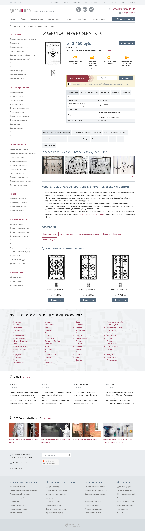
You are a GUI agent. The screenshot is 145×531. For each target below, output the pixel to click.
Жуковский (17, 330)
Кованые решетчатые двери (20, 252)
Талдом (110, 355)
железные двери (16, 471)
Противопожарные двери (19, 108)
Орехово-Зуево (112, 346)
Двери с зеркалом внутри (19, 47)
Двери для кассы (16, 136)
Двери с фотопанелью (18, 75)
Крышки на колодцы (17, 260)
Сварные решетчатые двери (20, 248)
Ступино (79, 355)
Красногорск (49, 338)
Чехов (15, 360)
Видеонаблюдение (17, 285)
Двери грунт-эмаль (17, 79)
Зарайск (48, 330)
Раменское (17, 352)
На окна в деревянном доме (88, 234)
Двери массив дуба (17, 71)
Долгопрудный (112, 325)
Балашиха (17, 322)
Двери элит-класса (17, 210)
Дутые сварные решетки (19, 236)
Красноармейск (19, 338)
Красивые (117, 234)
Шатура (47, 360)
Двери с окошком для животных (22, 181)
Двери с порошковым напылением (23, 39)
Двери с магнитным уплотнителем (23, 153)
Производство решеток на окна (91, 214)
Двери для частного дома (19, 116)
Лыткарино (111, 341)
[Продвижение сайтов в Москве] (72, 525)
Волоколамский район (115, 322)
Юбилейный (49, 363)
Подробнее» (106, 50)
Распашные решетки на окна (20, 244)
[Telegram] (91, 9)
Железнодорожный (114, 327)
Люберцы (17, 344)
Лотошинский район (52, 341)
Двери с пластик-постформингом (22, 55)
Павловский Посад (20, 349)
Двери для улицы (16, 128)
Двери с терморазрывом (19, 149)
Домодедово (18, 327)
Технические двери (17, 112)
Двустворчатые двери (18, 185)
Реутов (47, 352)
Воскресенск (18, 325)
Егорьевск (79, 327)
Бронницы (48, 322)
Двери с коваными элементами (21, 67)
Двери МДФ (14, 43)
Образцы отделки (16, 277)
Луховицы (79, 341)
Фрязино (48, 357)
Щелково (79, 360)
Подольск (48, 349)
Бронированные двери (18, 161)
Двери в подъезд (16, 96)
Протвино (79, 349)
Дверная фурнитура (17, 281)
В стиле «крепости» (67, 234)
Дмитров (79, 325)
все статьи (47, 418)
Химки (78, 357)
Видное (78, 322)
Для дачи (106, 234)
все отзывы (27, 377)
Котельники (111, 336)
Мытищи (79, 344)
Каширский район (82, 333)
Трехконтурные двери (18, 169)
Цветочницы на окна (17, 264)
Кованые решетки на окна (19, 232)
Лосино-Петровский (20, 341)
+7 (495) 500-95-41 (123, 9)
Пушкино (110, 349)
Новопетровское (19, 346)
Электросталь (18, 363)
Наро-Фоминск (112, 344)
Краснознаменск (82, 338)
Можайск (48, 344)
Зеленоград (111, 330)
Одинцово (79, 346)
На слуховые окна (49, 234)
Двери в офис (15, 132)
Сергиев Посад (112, 352)
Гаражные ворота (16, 224)
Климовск (110, 333)
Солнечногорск (50, 355)
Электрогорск (112, 360)
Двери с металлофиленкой (20, 59)
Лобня (109, 338)
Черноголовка (112, 357)
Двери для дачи (16, 124)
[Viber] (78, 9)
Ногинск (48, 346)
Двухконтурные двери (18, 165)
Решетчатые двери (17, 157)
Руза (77, 352)
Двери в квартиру (16, 92)
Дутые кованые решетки (19, 240)
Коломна (48, 336)
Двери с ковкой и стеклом (19, 63)
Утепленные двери (17, 173)
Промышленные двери (18, 120)
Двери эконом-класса (18, 199)
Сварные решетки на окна (19, 228)
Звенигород (80, 330)
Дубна (47, 327)
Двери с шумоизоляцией (19, 177)
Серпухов (17, 355)
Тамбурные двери (16, 100)
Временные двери (16, 104)
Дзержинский (50, 325)
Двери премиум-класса (18, 206)
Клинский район (19, 336)
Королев (79, 336)
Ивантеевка (17, 333)
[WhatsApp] (85, 9)
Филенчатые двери (17, 51)
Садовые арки (15, 256)
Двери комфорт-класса (18, 203)
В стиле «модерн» (49, 240)
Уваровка (17, 357)
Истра (47, 333)
